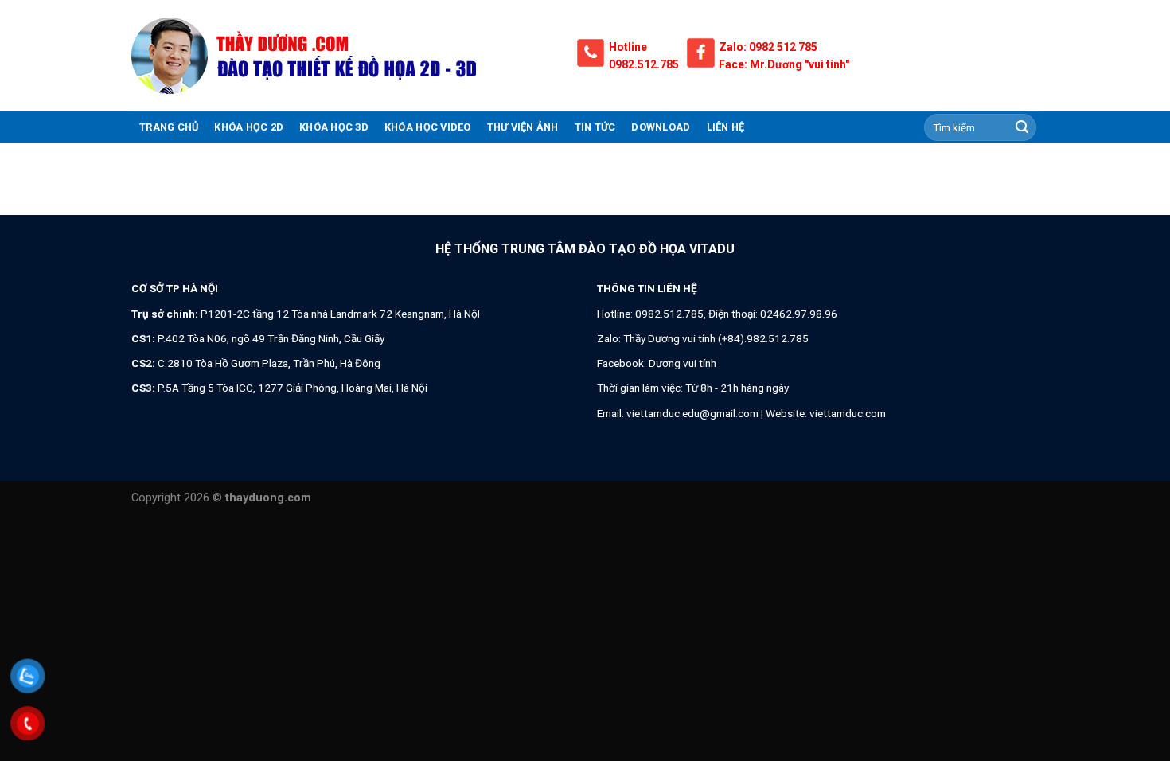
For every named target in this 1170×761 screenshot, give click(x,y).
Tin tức (595, 127)
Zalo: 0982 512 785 (768, 47)
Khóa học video (427, 127)
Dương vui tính (682, 363)
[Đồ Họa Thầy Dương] (342, 56)
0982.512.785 (644, 64)
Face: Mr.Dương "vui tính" (784, 64)
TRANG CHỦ (168, 127)
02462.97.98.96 (798, 313)
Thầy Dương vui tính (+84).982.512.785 (716, 338)
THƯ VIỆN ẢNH (523, 127)
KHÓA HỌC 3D (334, 127)
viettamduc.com (847, 413)
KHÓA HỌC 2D (248, 127)
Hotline (628, 47)
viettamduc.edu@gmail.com (692, 413)
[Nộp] (1021, 127)
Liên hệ (726, 127)
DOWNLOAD (660, 127)
